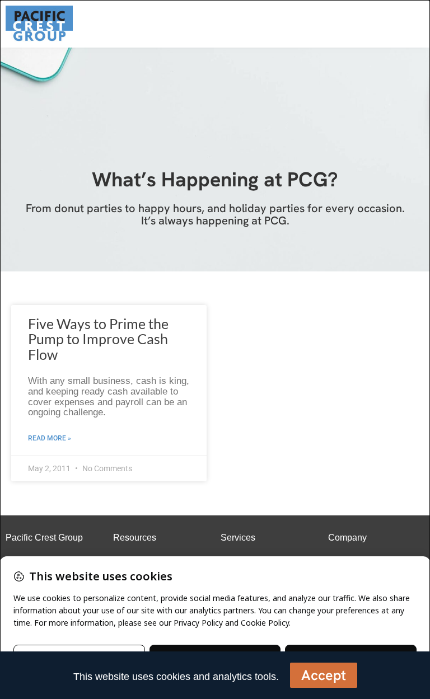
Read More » (49, 438)
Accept (323, 675)
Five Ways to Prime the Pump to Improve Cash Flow (98, 339)
